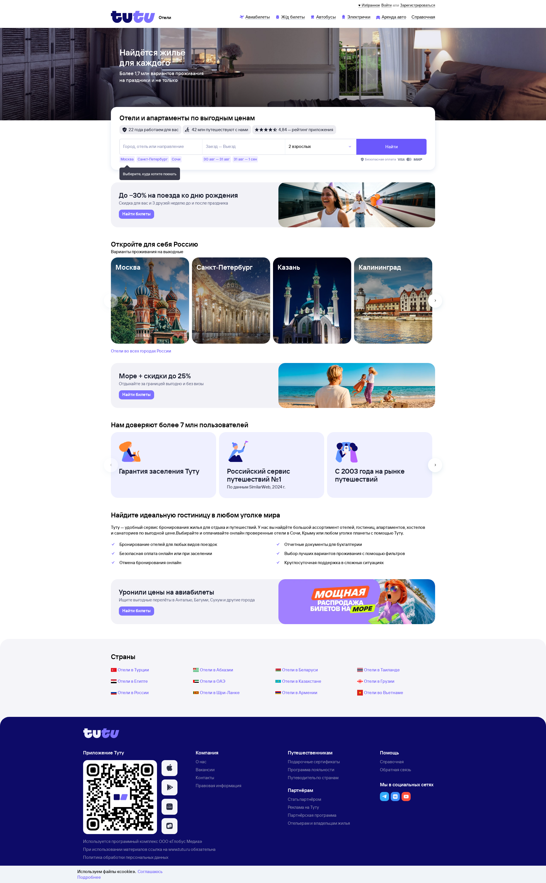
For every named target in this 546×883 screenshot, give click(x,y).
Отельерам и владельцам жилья (319, 823)
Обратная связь (395, 769)
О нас (201, 761)
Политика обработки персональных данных (125, 857)
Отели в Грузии (379, 681)
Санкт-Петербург (225, 267)
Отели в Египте (133, 681)
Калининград (380, 267)
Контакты (205, 777)
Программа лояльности (311, 769)
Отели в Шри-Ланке (220, 692)
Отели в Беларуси (300, 669)
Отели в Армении (299, 692)
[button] (169, 768)
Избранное (371, 5)
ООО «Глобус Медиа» (180, 841)
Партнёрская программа (312, 815)
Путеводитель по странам (313, 777)
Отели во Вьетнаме (383, 692)
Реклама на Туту (303, 807)
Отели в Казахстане (301, 681)
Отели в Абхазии (216, 669)
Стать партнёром (304, 799)
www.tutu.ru (179, 849)
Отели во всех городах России (141, 351)
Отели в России (133, 692)
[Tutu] (133, 16)
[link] (136, 214)
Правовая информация (218, 785)
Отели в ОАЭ (212, 681)
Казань (289, 267)
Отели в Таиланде (382, 669)
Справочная (392, 761)
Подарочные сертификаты (314, 761)
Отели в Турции (133, 669)
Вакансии (205, 769)
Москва (127, 267)
